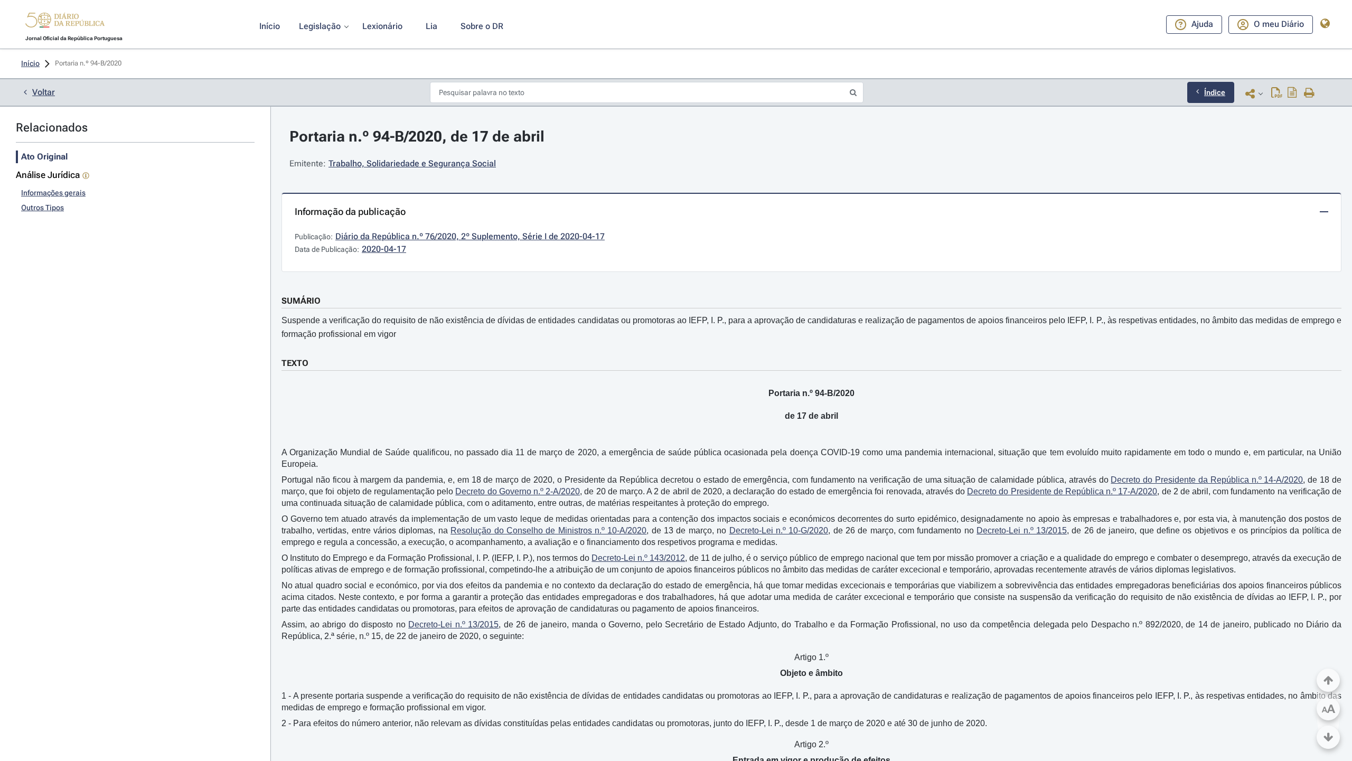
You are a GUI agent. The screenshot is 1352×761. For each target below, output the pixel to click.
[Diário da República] (65, 22)
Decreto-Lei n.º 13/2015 (1022, 530)
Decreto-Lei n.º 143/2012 (638, 557)
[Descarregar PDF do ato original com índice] (1292, 93)
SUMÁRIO (301, 301)
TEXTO (294, 363)
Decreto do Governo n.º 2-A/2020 (517, 491)
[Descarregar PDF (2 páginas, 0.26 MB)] (1276, 93)
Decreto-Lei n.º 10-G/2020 (779, 530)
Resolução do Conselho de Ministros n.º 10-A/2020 (548, 530)
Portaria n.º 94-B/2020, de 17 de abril (416, 136)
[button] (65, 22)
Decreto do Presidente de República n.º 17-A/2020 (1062, 491)
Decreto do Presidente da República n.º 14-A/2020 (1207, 479)
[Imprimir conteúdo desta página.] (1309, 93)
